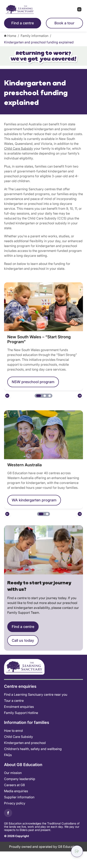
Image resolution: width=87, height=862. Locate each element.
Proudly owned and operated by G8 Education (43, 847)
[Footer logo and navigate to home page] (24, 666)
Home (11, 36)
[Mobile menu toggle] (63, 9)
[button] (7, 395)
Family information (34, 36)
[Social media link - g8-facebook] (8, 813)
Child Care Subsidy (18, 148)
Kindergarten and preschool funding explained (39, 42)
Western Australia (24, 464)
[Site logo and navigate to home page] (24, 9)
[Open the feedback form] (77, 851)
